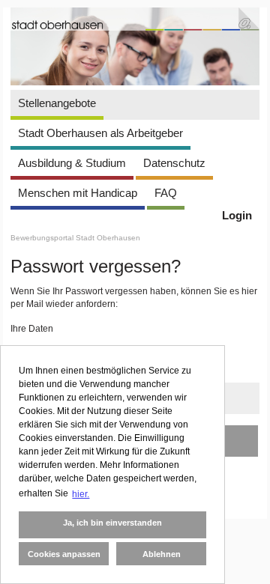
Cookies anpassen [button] (64, 554)
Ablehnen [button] (161, 554)
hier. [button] (80, 494)
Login (237, 215)
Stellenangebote (57, 103)
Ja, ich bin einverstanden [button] (112, 522)
